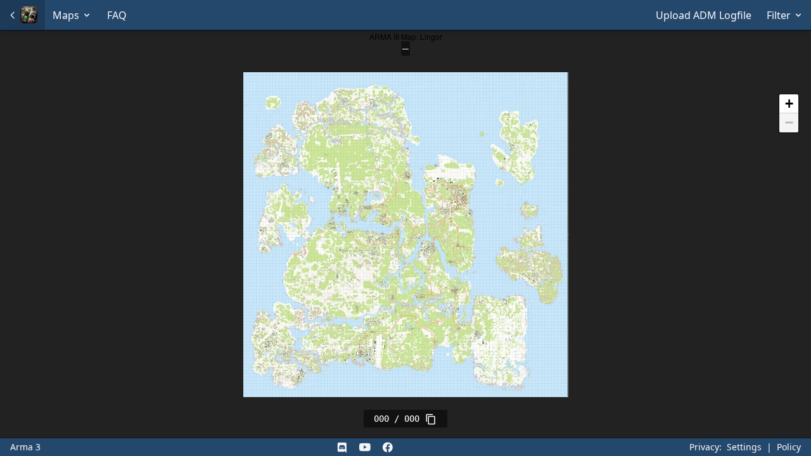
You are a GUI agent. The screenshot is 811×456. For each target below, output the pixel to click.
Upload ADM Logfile (703, 15)
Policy (789, 447)
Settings (744, 447)
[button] (788, 103)
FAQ (117, 15)
